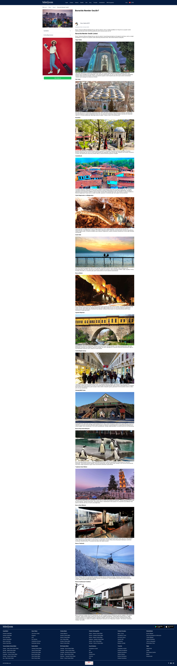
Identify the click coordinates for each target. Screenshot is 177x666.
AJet (33, 637)
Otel (86, 2)
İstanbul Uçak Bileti (7, 633)
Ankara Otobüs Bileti (65, 637)
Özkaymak (120, 641)
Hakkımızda (149, 648)
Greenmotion (92, 654)
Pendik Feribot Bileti (36, 652)
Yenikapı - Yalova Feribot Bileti (67, 650)
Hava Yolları (34, 631)
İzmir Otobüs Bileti (64, 639)
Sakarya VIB (120, 639)
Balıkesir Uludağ (121, 643)
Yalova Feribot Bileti (36, 650)
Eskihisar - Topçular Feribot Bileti (67, 656)
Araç (90, 2)
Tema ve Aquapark (150, 641)
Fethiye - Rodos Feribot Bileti (9, 656)
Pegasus (34, 635)
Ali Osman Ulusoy (122, 637)
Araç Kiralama (92, 646)
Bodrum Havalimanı (122, 656)
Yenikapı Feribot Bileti (37, 648)
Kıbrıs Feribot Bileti (36, 658)
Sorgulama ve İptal (93, 648)
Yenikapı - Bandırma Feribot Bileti (68, 652)
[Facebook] (171, 663)
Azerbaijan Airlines (36, 643)
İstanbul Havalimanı (122, 652)
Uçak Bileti (5, 631)
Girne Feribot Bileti (36, 656)
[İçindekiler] (70, 31)
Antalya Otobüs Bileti (65, 641)
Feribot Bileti (35, 646)
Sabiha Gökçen (121, 654)
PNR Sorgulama (110, 2)
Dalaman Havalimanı (122, 650)
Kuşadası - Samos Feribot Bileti (10, 654)
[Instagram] (173, 663)
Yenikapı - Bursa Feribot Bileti (67, 648)
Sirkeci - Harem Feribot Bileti (66, 658)
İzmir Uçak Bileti (6, 637)
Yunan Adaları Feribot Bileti (9, 646)
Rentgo (90, 652)
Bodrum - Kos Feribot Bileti (9, 652)
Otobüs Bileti (63, 631)
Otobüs (71, 2)
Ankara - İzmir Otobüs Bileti (95, 641)
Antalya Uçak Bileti (7, 635)
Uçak (66, 2)
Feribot (76, 2)
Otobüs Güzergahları (94, 631)
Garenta (91, 656)
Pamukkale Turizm (122, 635)
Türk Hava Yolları (35, 633)
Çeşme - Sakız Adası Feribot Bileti (10, 648)
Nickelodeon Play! (150, 643)
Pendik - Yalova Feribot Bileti (67, 654)
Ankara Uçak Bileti (7, 639)
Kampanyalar (149, 656)
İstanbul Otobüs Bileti (65, 635)
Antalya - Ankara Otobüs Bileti (96, 643)
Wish (90, 658)
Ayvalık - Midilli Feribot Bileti (9, 650)
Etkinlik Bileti (149, 631)
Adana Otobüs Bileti (64, 643)
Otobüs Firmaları (122, 631)
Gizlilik (147, 650)
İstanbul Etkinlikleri (150, 639)
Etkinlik (81, 2)
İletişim (147, 654)
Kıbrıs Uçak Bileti (7, 641)
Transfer (95, 2)
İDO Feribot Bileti (64, 646)
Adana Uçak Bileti (7, 643)
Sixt (90, 650)
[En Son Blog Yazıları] (70, 35)
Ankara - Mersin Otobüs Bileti (95, 637)
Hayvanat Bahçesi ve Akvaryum (153, 635)
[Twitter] (168, 663)
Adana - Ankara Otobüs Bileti (95, 633)
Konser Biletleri (149, 633)
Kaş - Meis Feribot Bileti (8, 658)
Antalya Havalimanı (122, 658)
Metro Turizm (121, 633)
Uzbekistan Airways (36, 641)
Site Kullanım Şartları (151, 652)
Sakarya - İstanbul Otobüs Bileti (96, 639)
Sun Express (34, 639)
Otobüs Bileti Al (63, 633)
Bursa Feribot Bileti (36, 654)
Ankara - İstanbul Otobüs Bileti (96, 635)
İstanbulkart (102, 2)
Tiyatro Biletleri (149, 637)
